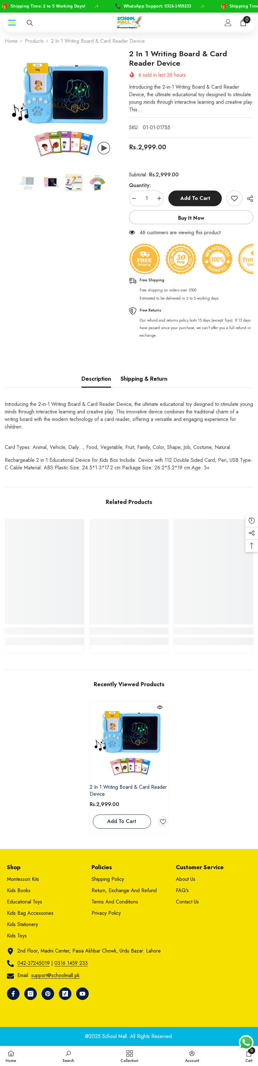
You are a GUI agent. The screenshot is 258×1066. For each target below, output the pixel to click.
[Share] (247, 198)
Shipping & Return (144, 379)
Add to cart (195, 198)
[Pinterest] (48, 993)
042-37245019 (33, 963)
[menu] (12, 22)
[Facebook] (13, 993)
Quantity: (140, 185)
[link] (44, 630)
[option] (62, 106)
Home (11, 41)
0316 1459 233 (71, 963)
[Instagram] (30, 993)
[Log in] (228, 22)
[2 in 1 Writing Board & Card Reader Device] (129, 741)
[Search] (30, 23)
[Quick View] (159, 707)
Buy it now (191, 218)
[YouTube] (82, 993)
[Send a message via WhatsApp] (246, 1042)
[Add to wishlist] (234, 198)
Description (96, 379)
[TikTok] (65, 993)
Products (34, 41)
